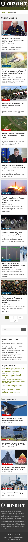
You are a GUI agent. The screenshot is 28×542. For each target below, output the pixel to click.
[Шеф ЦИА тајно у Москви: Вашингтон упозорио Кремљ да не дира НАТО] (14, 28)
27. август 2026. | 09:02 (8, 43)
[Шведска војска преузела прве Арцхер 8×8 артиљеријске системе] (14, 93)
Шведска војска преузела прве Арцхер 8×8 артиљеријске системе (12, 105)
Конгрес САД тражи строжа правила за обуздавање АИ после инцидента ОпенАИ (12, 375)
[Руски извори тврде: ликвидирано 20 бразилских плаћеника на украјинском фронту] (14, 287)
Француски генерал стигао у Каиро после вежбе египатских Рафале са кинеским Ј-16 (13, 343)
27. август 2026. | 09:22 (8, 422)
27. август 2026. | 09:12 (8, 471)
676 (20, 317)
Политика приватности (14, 539)
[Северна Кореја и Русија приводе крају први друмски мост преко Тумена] (14, 123)
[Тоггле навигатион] (3, 8)
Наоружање (6, 99)
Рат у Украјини (6, 34)
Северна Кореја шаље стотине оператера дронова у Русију (12, 386)
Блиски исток (6, 414)
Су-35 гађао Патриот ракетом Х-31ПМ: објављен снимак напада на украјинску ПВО (13, 265)
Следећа (14, 321)
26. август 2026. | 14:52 (8, 77)
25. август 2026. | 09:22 (8, 204)
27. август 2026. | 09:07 (8, 495)
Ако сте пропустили (9, 399)
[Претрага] (23, 329)
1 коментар (18, 77)
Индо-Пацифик (7, 129)
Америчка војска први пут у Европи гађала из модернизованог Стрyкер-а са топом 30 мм (14, 381)
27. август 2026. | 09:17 (8, 446)
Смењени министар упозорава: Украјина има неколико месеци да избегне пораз (13, 167)
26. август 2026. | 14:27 (8, 139)
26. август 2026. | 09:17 (8, 170)
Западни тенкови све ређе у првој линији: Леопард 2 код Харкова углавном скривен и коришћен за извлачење (13, 370)
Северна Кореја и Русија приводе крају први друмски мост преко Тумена (13, 135)
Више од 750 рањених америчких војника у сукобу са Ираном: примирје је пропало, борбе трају (12, 391)
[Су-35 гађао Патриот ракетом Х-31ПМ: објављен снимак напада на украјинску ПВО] (14, 254)
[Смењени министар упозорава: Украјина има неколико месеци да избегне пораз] (14, 155)
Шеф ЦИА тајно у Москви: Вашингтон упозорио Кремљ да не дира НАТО (13, 40)
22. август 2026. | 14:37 (8, 269)
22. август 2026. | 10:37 (8, 304)
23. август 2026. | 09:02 (8, 236)
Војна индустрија (8, 463)
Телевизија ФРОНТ (18, 537)
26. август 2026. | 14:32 (8, 109)
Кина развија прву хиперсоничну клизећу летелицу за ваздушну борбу (13, 469)
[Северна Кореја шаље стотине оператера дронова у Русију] (14, 222)
